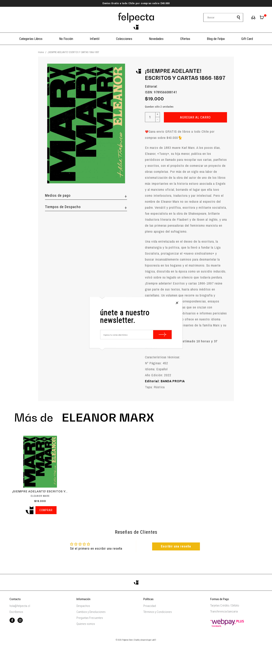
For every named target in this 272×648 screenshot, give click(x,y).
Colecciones (124, 39)
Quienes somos (85, 624)
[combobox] (223, 17)
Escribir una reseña (176, 546)
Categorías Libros (30, 39)
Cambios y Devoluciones (91, 612)
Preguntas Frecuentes (89, 618)
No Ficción (66, 39)
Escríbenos (16, 612)
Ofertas (185, 39)
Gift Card (247, 39)
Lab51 (154, 640)
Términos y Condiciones (157, 612)
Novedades (156, 39)
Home (41, 52)
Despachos (83, 606)
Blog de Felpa (216, 39)
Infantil (94, 39)
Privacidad (149, 606)
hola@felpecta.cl (20, 606)
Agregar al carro (195, 117)
